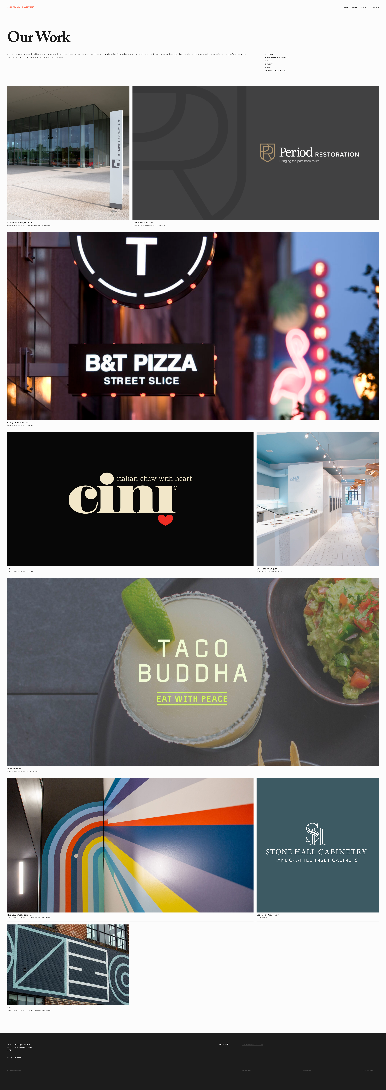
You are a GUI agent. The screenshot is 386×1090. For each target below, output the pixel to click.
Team (354, 7)
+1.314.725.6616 (14, 1057)
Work (345, 7)
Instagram (246, 1071)
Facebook (368, 1071)
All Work (269, 54)
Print (267, 67)
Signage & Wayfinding (275, 71)
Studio (364, 7)
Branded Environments (277, 57)
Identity (269, 64)
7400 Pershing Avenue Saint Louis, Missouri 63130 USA (20, 1047)
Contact (375, 7)
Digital (268, 61)
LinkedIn (307, 1071)
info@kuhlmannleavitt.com (252, 1044)
